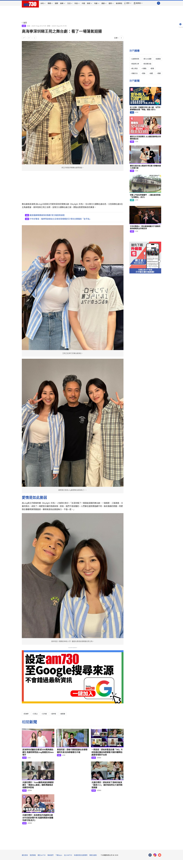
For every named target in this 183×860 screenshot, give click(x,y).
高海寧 (26, 714)
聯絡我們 (50, 855)
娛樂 (23, 26)
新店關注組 (147, 64)
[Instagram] (154, 855)
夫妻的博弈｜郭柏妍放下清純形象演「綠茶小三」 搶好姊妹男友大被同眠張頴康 (107, 785)
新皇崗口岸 (135, 64)
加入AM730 (68, 855)
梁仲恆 (54, 714)
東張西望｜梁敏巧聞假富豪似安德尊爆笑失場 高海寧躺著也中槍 (72, 750)
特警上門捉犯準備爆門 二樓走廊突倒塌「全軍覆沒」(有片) (145, 196)
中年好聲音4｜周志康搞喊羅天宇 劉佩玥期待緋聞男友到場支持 (145, 227)
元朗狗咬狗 (135, 59)
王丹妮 (44, 714)
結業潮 (158, 59)
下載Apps (58, 855)
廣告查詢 (25, 855)
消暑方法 (135, 73)
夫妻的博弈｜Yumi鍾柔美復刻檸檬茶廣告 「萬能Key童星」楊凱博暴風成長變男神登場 (38, 785)
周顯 (159, 73)
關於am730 (42, 855)
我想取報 (33, 855)
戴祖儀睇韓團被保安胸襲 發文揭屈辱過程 (47, 215)
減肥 (151, 73)
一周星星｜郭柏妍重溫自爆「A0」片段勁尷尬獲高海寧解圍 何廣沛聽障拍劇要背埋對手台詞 (107, 752)
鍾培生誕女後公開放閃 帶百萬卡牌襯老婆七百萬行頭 (145, 167)
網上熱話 (135, 68)
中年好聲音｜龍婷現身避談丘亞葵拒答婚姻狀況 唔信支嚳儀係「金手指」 (60, 219)
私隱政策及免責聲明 (80, 855)
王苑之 (35, 714)
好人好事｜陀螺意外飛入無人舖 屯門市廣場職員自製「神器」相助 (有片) (145, 108)
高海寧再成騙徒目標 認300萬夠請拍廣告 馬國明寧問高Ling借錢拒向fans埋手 (38, 752)
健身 (143, 73)
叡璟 (152, 68)
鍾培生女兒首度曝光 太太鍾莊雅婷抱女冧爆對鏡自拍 (145, 137)
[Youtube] (159, 855)
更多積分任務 (103, 847)
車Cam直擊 (147, 59)
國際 (132, 200)
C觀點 (144, 68)
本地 (132, 112)
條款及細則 (93, 855)
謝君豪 (63, 714)
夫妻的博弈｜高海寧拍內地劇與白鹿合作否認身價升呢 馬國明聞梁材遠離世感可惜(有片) (37, 817)
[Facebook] (150, 855)
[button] (128, 3)
